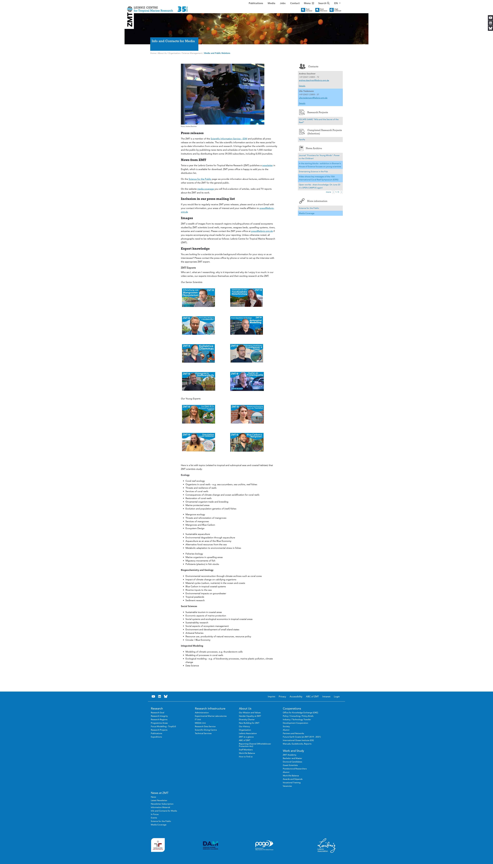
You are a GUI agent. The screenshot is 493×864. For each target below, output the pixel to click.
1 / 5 (337, 192)
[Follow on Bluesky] (166, 696)
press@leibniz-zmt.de (262, 231)
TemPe (302, 139)
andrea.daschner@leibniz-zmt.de (314, 80)
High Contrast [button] (337, 10)
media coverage (205, 188)
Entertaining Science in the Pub (313, 171)
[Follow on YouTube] (153, 696)
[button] (337, 3)
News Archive (314, 148)
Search (322, 3)
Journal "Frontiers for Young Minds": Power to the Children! (319, 157)
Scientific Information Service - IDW (229, 138)
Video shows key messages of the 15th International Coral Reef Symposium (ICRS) (318, 178)
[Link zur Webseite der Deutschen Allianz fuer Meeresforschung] (210, 845)
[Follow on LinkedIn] (159, 696)
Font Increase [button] (309, 10)
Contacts (313, 66)
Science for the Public (200, 178)
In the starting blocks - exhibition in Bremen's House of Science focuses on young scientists (320, 165)
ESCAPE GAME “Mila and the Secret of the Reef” (319, 121)
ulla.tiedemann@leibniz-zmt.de (313, 98)
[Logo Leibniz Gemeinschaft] (327, 845)
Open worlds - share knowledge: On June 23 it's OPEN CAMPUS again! (319, 186)
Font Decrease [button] (323, 10)
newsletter (267, 165)
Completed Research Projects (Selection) (324, 132)
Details (302, 86)
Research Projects (317, 112)
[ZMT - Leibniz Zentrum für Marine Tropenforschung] (157, 7)
